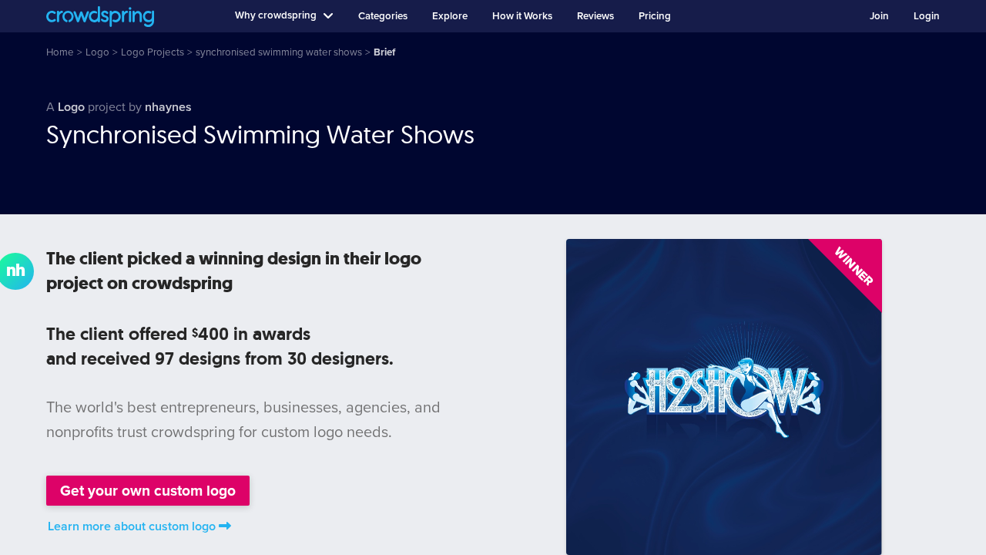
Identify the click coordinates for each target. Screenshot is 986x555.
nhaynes (168, 107)
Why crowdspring (276, 15)
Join (879, 16)
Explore (450, 16)
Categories (382, 16)
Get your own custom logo (148, 491)
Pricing (655, 16)
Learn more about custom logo (132, 526)
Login (927, 16)
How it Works (522, 16)
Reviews (595, 16)
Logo (71, 107)
